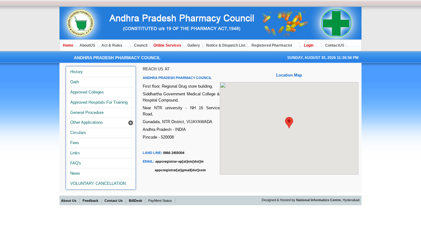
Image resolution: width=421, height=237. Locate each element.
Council (140, 45)
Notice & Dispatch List (225, 45)
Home (68, 45)
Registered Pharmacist (271, 45)
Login (308, 45)
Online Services (167, 45)
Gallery (193, 45)
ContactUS (334, 45)
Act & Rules (111, 45)
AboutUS (87, 45)
